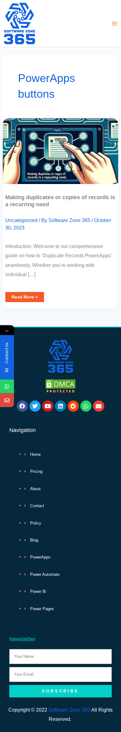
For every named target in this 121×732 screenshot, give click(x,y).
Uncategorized (21, 220)
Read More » (24, 295)
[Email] (7, 400)
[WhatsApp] (7, 386)
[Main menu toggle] (114, 23)
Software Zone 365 (69, 710)
